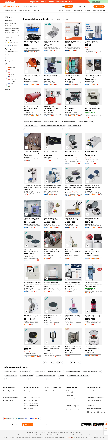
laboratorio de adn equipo (68, 121)
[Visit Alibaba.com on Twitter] (95, 412)
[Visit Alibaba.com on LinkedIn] (91, 412)
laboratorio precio (64, 379)
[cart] (85, 6)
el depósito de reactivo (27, 375)
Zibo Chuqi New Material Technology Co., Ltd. (93, 51)
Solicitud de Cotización (51, 394)
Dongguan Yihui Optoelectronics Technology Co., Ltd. (53, 82)
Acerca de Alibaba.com (9, 387)
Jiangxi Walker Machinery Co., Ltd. (73, 82)
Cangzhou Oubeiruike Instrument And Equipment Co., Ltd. (32, 82)
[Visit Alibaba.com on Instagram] (98, 412)
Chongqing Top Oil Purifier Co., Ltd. (73, 225)
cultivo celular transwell (51, 121)
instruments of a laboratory (37, 379)
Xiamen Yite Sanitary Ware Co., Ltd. (53, 48)
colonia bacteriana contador (86, 121)
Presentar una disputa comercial (74, 398)
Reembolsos (69, 402)
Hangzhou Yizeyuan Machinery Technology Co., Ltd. (32, 158)
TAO (67, 432)
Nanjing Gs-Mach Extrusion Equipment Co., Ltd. (32, 50)
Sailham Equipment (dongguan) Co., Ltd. (32, 225)
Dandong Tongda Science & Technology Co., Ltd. (93, 115)
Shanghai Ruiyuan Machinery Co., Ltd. (93, 291)
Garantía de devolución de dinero (33, 394)
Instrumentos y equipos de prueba (39, 16)
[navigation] (12, 189)
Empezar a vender (91, 394)
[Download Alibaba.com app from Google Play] (99, 424)
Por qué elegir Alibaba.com (10, 390)
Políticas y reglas (28, 408)
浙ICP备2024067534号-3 (97, 437)
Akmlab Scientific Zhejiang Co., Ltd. (53, 322)
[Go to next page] (81, 362)
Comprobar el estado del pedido (95, 397)
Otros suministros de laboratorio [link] (74, 16)
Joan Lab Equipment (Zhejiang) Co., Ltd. (73, 114)
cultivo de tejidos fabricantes (55, 129)
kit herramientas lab (25, 371)
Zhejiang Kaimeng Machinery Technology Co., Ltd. (73, 289)
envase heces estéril (12, 375)
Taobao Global (61, 432)
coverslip (62, 375)
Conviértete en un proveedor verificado (94, 401)
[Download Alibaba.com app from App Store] (86, 424)
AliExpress (30, 432)
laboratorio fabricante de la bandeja (46, 375)
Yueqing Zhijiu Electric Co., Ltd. (93, 161)
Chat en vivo (69, 395)
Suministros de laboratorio (57, 16)
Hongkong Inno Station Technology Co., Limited (93, 322)
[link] (106, 424)
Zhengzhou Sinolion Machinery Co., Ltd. (32, 114)
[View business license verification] (69, 437)
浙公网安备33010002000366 (81, 437)
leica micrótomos (11, 371)
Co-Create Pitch (7, 394)
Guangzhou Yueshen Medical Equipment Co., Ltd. (93, 354)
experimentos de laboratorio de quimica (16, 379)
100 (78, 362)
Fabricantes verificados (51, 390)
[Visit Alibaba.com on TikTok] (105, 412)
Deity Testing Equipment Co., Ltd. (32, 193)
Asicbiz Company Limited (51, 158)
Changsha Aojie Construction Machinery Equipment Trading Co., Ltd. (53, 193)
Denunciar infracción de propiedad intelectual (72, 406)
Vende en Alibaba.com (93, 390)
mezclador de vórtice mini (54, 371)
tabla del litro (52, 379)
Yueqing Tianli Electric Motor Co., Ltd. (73, 48)
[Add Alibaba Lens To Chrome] (27, 424)
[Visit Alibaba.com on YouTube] (102, 412)
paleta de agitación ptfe (75, 125)
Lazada (54, 432)
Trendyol (72, 432)
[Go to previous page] (44, 362)
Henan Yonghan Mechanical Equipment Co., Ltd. (53, 257)
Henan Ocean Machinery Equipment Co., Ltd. (93, 82)
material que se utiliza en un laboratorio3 (78, 375)
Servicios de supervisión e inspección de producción (31, 404)
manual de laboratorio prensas (73, 371)
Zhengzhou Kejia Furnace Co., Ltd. (73, 354)
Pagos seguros (28, 390)
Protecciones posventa (30, 400)
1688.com (36, 432)
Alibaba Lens (11, 424)
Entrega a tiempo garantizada (31, 397)
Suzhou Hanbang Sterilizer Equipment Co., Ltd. (53, 289)
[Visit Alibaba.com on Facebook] (88, 412)
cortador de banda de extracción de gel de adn (53, 125)
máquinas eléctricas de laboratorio (34, 129)
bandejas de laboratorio (31, 125)
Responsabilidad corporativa (10, 397)
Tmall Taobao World (46, 432)
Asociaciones (90, 405)
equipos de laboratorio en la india (93, 371)
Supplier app (55, 424)
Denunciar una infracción (72, 410)
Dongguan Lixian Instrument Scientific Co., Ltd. (32, 289)
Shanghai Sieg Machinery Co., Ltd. (53, 114)
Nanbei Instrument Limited (31, 322)
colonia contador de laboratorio (33, 121)
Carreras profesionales (9, 400)
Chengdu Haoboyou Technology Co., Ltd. (73, 322)
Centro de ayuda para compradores (71, 391)
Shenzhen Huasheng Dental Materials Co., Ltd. (53, 355)
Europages (78, 432)
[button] (63, 6)
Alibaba (25, 16)
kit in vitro (68, 129)
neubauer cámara (39, 371)
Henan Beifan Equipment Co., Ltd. (73, 257)
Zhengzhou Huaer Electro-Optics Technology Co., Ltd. (93, 257)
